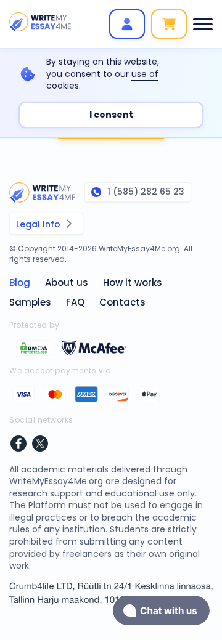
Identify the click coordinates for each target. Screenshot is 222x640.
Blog (19, 282)
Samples (30, 302)
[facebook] (18, 445)
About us (66, 282)
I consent (111, 114)
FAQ (75, 302)
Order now (169, 24)
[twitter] (40, 445)
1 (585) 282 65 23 (145, 191)
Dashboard (127, 24)
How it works (132, 282)
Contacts (122, 302)
